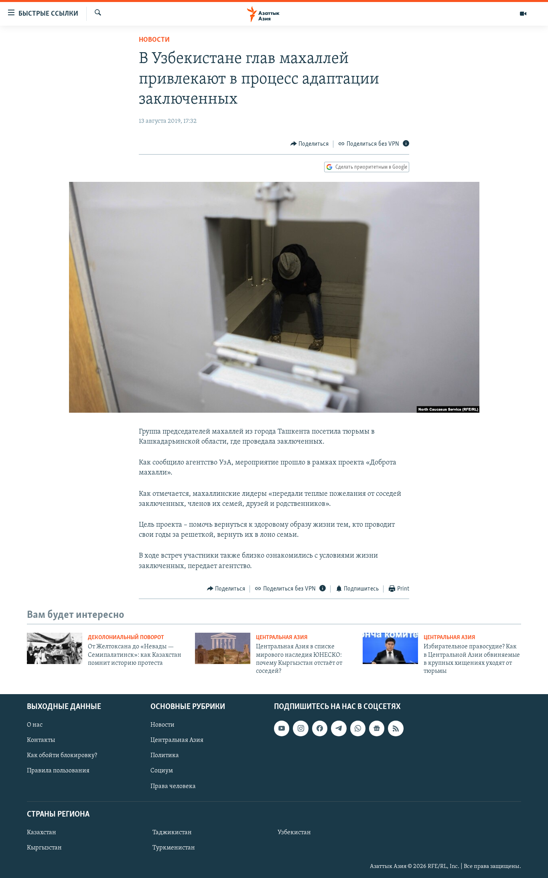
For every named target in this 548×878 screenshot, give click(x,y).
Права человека (173, 786)
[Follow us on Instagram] (300, 728)
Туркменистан (173, 848)
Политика (164, 755)
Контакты (41, 740)
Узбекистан (294, 832)
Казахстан (41, 832)
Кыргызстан (44, 848)
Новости (154, 40)
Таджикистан (172, 832)
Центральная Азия (282, 638)
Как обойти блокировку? (62, 755)
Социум (161, 771)
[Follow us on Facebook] (319, 728)
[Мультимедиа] (523, 13)
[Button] (309, 144)
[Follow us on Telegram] (338, 728)
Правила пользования (58, 771)
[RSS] (395, 728)
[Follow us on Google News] (376, 728)
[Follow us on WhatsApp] (357, 728)
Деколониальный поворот (126, 638)
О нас (35, 725)
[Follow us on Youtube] (281, 728)
